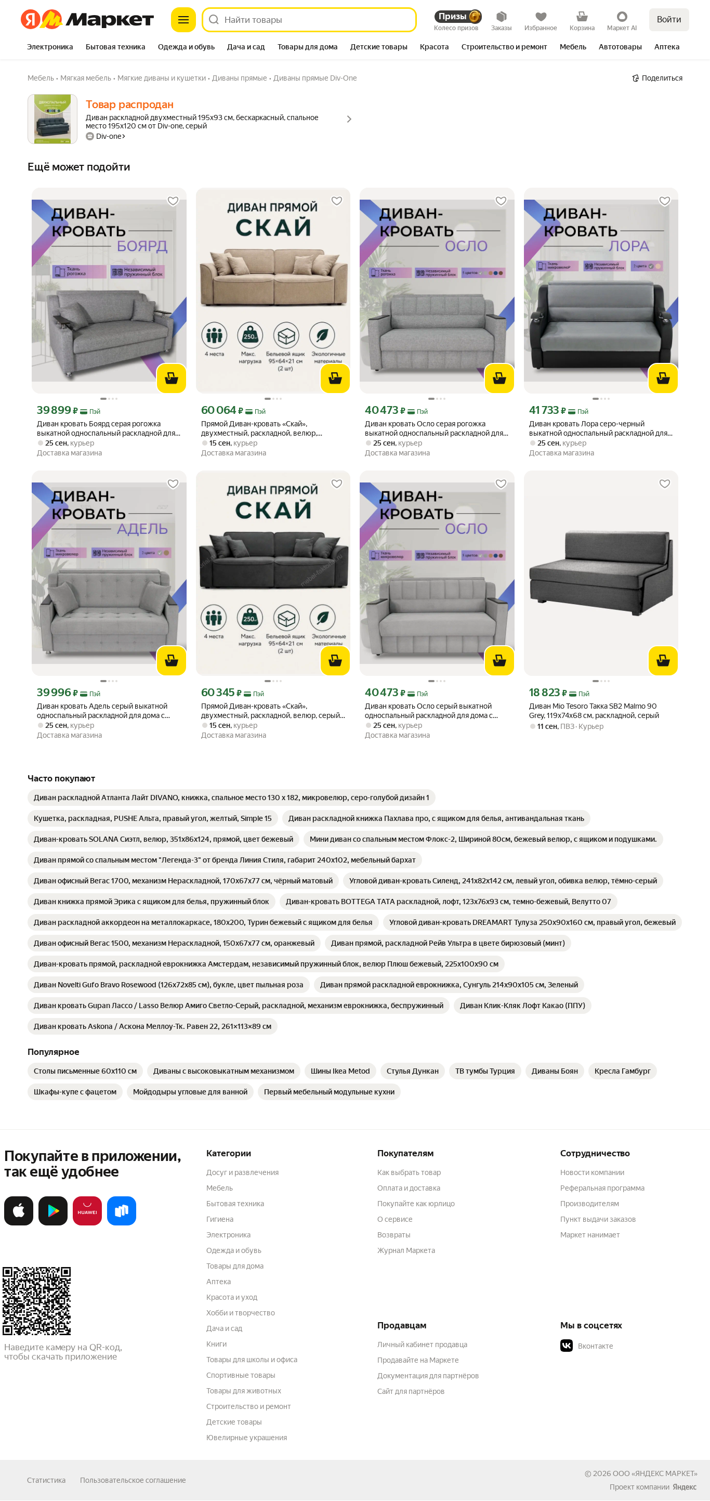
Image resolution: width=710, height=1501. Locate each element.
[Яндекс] (685, 1487)
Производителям (589, 1203)
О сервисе (395, 1219)
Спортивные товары (240, 1375)
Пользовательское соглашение (133, 1480)
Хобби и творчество (240, 1313)
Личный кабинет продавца (422, 1344)
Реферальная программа (602, 1188)
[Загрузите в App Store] (18, 1223)
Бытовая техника (235, 1203)
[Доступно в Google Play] (53, 1223)
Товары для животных (243, 1391)
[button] (633, 1346)
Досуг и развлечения (242, 1172)
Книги (216, 1344)
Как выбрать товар (409, 1172)
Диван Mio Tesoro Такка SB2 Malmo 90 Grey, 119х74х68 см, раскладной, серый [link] (594, 711)
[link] (232, 797)
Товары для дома (235, 1266)
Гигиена (219, 1219)
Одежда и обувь (233, 1250)
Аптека (218, 1281)
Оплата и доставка (408, 1188)
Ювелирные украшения (246, 1437)
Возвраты (394, 1235)
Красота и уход (231, 1297)
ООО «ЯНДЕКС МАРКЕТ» (655, 1473)
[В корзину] (171, 378)
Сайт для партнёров (411, 1391)
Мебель (219, 1188)
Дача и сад (224, 1328)
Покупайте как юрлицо (416, 1203)
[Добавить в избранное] (173, 201)
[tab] (50, 47)
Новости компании (592, 1172)
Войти (669, 19)
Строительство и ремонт (248, 1406)
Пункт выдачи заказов (598, 1219)
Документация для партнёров (428, 1376)
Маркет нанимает (590, 1235)
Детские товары (234, 1422)
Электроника (228, 1235)
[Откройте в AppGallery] (87, 1223)
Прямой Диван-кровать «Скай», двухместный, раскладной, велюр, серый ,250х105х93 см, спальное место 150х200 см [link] (273, 711)
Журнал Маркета (406, 1250)
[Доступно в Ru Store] (121, 1223)
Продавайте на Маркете (418, 1360)
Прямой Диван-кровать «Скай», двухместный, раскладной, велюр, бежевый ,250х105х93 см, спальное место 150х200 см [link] (262, 429)
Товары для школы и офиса (251, 1359)
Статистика (46, 1480)
